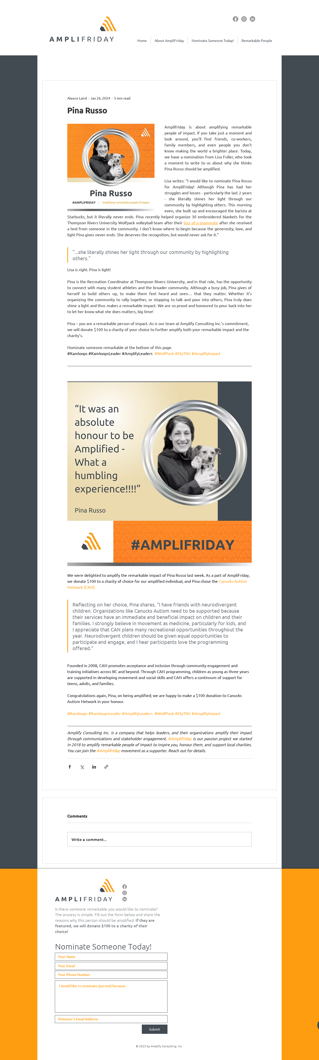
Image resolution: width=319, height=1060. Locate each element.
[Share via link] (106, 766)
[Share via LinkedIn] (94, 766)
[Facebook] (235, 19)
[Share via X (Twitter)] (82, 766)
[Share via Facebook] (69, 766)
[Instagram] (244, 19)
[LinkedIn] (252, 19)
